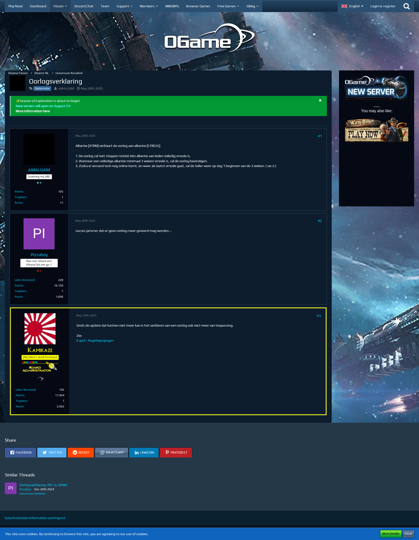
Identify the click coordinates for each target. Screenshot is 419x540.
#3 (319, 316)
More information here (33, 111)
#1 (320, 136)
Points (19, 191)
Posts (19, 202)
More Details (391, 533)
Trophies (21, 197)
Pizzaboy (25, 489)
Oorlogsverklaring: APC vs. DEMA (43, 485)
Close (408, 533)
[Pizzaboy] (10, 489)
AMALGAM (66, 88)
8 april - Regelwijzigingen (95, 340)
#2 (320, 221)
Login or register (383, 6)
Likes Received (25, 280)
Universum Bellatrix (32, 493)
